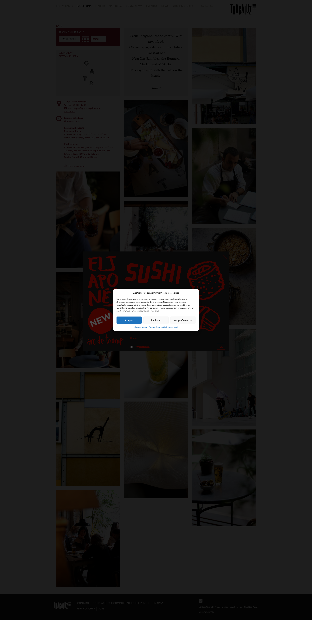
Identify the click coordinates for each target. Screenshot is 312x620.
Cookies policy (140, 327)
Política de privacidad (158, 327)
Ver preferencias (183, 320)
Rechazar (156, 320)
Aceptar (129, 320)
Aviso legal (173, 327)
